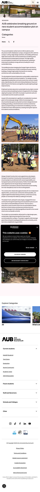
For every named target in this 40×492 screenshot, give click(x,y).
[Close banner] (37, 227)
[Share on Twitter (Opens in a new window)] (9, 42)
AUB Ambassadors (8, 376)
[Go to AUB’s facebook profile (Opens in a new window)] (20, 424)
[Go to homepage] (20, 339)
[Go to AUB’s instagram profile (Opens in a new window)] (10, 424)
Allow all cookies (20, 254)
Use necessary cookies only (20, 260)
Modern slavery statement (20, 458)
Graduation (6, 363)
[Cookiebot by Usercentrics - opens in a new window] (10, 227)
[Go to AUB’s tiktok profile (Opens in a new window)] (15, 424)
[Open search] (33, 2)
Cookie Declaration (20, 463)
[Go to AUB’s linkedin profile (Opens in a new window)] (25, 424)
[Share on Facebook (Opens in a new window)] (14, 42)
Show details (30, 247)
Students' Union (7, 371)
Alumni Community (8, 367)
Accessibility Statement (20, 468)
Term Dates (6, 359)
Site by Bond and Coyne (20, 472)
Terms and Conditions (20, 453)
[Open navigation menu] (37, 2)
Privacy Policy (20, 448)
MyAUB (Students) (8, 355)
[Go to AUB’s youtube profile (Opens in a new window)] (30, 424)
